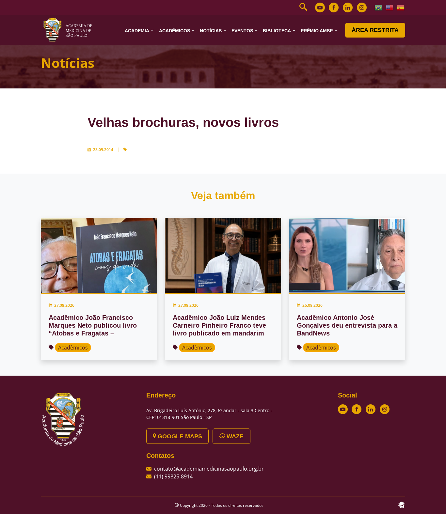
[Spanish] (401, 7)
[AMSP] (70, 29)
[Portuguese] (378, 7)
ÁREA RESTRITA (375, 30)
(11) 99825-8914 (173, 476)
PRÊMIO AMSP (317, 30)
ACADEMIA (137, 30)
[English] (390, 7)
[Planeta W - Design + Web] (401, 504)
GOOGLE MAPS (179, 436)
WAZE (234, 436)
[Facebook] (334, 7)
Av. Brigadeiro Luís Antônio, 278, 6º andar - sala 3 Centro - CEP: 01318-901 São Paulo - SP (209, 413)
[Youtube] (320, 7)
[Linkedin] (348, 7)
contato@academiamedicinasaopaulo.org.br (209, 468)
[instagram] (362, 7)
